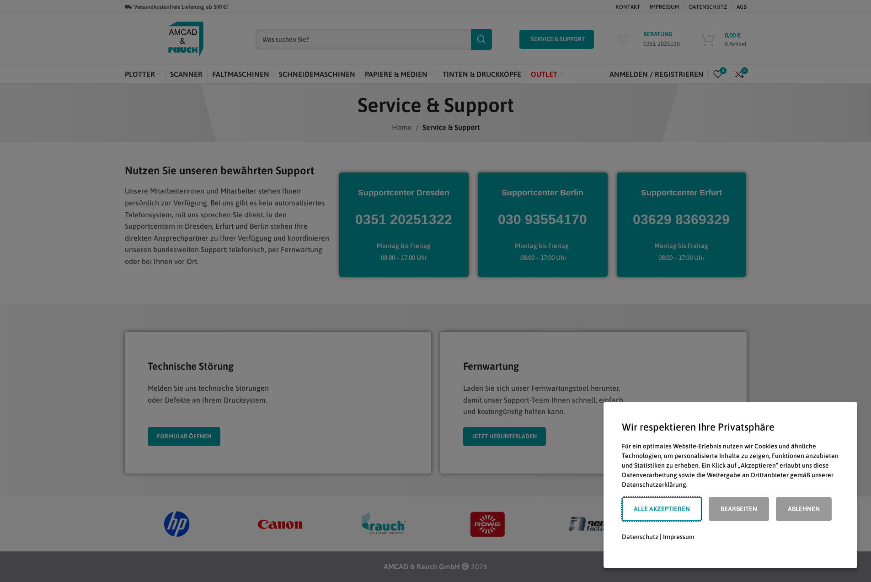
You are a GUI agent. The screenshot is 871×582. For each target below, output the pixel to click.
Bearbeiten (739, 508)
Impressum (679, 536)
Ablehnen (804, 508)
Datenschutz (640, 536)
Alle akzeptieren (662, 508)
